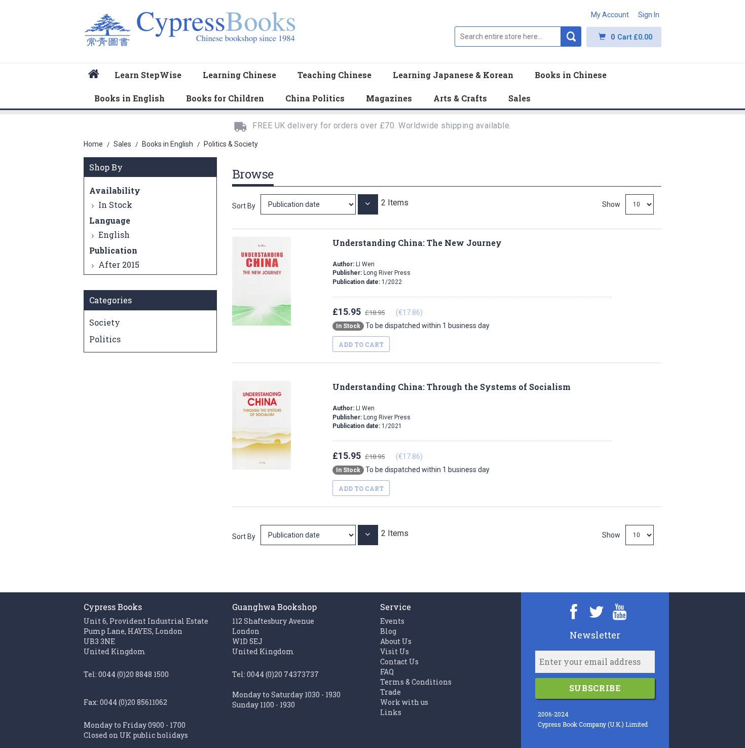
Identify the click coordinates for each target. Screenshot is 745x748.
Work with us (404, 702)
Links (390, 712)
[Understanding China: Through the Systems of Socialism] (309, 535)
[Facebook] (574, 611)
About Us (396, 641)
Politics (105, 339)
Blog (388, 631)
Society (104, 322)
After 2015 (118, 264)
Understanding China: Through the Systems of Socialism (451, 386)
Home (94, 144)
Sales (123, 144)
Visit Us (394, 651)
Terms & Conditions (416, 682)
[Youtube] (619, 611)
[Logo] (190, 34)
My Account (610, 15)
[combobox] (508, 36)
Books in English (168, 144)
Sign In (648, 15)
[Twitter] (597, 611)
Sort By (243, 206)
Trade (390, 692)
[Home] (94, 75)
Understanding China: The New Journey (417, 242)
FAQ (387, 671)
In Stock (115, 204)
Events (392, 621)
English (114, 234)
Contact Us (399, 661)
